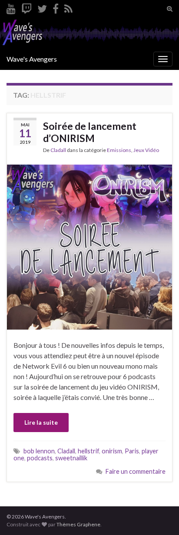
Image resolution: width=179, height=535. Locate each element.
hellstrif (88, 451)
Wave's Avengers (32, 59)
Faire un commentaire (136, 471)
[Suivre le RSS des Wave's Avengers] (68, 7)
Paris (132, 451)
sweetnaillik (71, 458)
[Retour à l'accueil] (89, 33)
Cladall (58, 150)
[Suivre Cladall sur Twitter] (42, 7)
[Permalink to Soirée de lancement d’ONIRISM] (89, 246)
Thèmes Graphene (78, 524)
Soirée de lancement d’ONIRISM (89, 132)
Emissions (119, 150)
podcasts (40, 458)
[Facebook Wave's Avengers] (56, 7)
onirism (112, 451)
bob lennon (39, 451)
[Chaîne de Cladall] (11, 7)
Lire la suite (41, 422)
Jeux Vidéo (146, 150)
